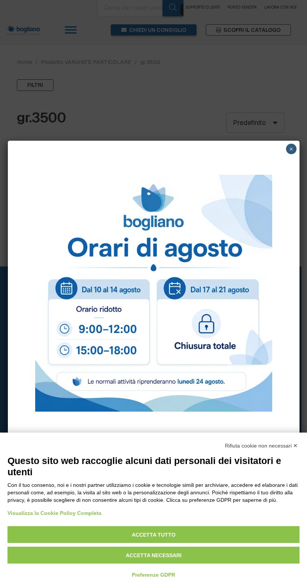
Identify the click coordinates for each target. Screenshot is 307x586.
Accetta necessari (154, 555)
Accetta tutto (154, 535)
